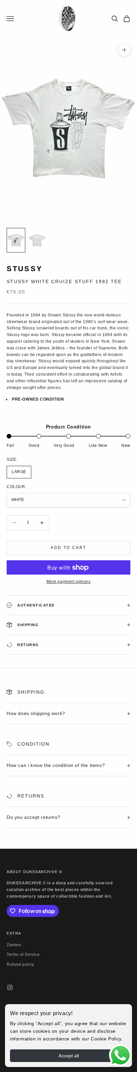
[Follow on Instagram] (10, 987)
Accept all (69, 1055)
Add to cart (68, 547)
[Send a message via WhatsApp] (120, 1055)
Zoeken (14, 945)
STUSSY (25, 269)
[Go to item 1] (16, 240)
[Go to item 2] (37, 240)
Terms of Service (23, 954)
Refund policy (20, 964)
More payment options (69, 581)
